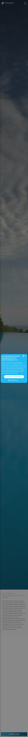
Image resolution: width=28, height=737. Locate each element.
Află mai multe (14, 373)
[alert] (14, 368)
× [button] (25, 356)
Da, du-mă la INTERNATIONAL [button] (14, 376)
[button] (13, 380)
